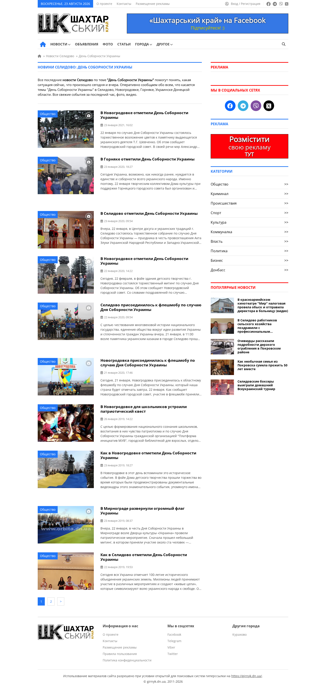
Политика (249, 250)
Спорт (249, 212)
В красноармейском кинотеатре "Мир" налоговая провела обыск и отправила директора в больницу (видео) (263, 305)
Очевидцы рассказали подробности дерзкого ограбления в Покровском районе (259, 346)
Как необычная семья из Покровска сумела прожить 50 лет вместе (262, 365)
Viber (171, 647)
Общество (47, 114)
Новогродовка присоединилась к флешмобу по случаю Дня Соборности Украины (147, 362)
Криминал (249, 193)
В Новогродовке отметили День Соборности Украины (144, 115)
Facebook (174, 634)
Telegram (174, 641)
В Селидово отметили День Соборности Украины (149, 213)
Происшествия (249, 203)
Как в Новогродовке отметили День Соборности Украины (148, 455)
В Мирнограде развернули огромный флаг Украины (142, 511)
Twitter (172, 654)
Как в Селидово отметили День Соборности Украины (143, 557)
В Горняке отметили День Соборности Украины (147, 159)
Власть (249, 241)
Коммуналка (249, 231)
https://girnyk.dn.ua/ (246, 676)
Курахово (239, 634)
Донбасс (249, 270)
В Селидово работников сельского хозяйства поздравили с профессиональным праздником (257, 325)
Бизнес (249, 260)
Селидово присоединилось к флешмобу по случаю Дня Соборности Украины (150, 307)
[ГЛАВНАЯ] (43, 44)
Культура (249, 222)
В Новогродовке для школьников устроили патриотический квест (143, 409)
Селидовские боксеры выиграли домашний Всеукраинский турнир (256, 385)
